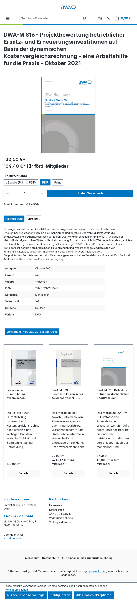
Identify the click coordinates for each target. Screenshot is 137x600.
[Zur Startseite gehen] (68, 7)
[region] (68, 115)
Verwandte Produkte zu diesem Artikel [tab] (32, 331)
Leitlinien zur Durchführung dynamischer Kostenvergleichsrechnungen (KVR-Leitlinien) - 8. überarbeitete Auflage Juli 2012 (23, 394)
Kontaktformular (13, 538)
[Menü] (8, 18)
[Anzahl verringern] (7, 193)
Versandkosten (97, 571)
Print (57, 182)
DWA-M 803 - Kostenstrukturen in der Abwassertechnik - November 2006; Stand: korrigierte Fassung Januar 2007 (67, 394)
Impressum (55, 505)
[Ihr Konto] (108, 18)
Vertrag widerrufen (60, 522)
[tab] (14, 219)
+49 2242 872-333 (18, 516)
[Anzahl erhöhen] (42, 193)
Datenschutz (56, 509)
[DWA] (99, 18)
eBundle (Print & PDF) (21, 182)
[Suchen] (84, 18)
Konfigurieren (60, 595)
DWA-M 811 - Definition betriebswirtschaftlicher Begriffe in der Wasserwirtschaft (113, 394)
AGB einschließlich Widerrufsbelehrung (87, 557)
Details (23, 473)
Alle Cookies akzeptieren (93, 595)
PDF (45, 182)
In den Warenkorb (90, 193)
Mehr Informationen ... (17, 589)
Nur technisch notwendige (26, 595)
